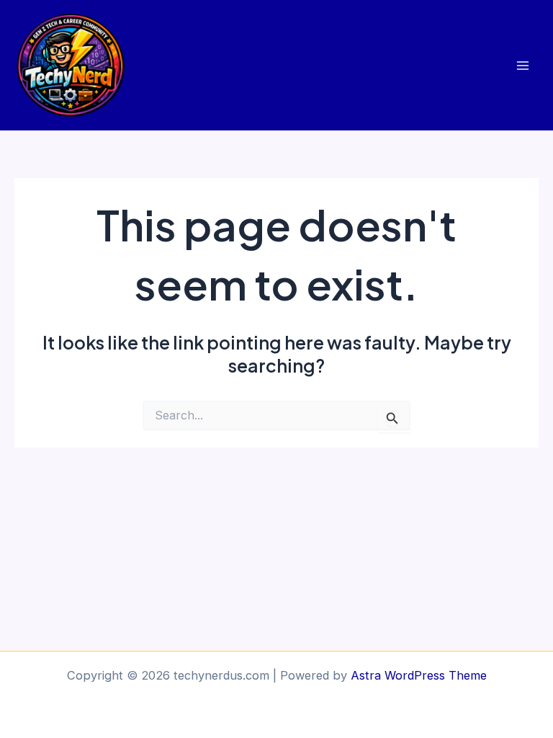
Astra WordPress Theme (419, 675)
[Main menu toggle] (522, 65)
